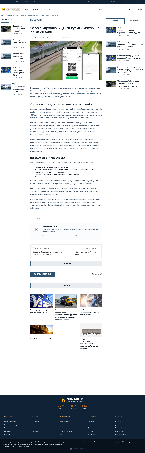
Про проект (91, 421)
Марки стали (119, 431)
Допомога (91, 428)
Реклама (140, 1)
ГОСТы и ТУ (119, 421)
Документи (119, 425)
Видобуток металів (10, 428)
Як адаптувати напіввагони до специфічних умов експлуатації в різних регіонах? (89, 344)
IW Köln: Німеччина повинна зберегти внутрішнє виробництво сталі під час (129, 30)
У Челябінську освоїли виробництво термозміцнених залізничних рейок (130, 44)
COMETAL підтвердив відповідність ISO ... (18, 71)
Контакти (91, 431)
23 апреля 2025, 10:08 (41, 37)
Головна (3, 15)
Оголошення (35, 9)
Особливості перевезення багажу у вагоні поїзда (89, 312)
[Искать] (123, 9)
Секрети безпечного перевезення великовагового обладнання (47, 253)
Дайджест (15, 15)
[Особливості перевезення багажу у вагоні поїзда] (91, 301)
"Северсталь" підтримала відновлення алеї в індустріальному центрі (128, 83)
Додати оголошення (66, 431)
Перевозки (22, 15)
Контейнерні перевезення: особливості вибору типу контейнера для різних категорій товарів (66, 315)
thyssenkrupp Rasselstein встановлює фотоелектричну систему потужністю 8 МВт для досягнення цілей (65, 1)
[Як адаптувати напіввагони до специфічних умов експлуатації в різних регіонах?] (91, 330)
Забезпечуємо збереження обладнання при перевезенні (87, 253)
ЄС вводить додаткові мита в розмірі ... (19, 42)
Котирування (36, 425)
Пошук (62, 434)
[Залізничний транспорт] (41, 330)
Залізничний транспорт (40, 339)
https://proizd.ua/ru (88, 94)
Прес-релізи (46, 9)
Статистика (130, 1)
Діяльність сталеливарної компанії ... (18, 28)
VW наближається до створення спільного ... (18, 87)
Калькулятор (36, 428)
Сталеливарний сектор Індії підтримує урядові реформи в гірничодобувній (130, 69)
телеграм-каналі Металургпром (75, 236)
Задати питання (93, 425)
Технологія (119, 428)
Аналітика (7, 434)
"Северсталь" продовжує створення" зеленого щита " (129, 57)
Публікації (9, 15)
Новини (25, 9)
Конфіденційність (121, 434)
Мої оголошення (65, 428)
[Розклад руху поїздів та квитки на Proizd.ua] (41, 301)
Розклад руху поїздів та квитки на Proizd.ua (40, 311)
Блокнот (62, 425)
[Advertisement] (125, 114)
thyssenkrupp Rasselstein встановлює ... (18, 56)
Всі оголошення (65, 421)
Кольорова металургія (11, 425)
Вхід (140, 9)
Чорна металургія (10, 421)
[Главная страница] (10, 9)
